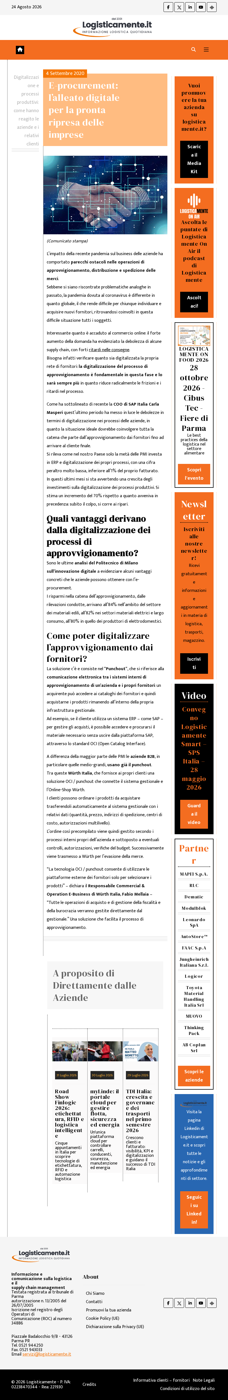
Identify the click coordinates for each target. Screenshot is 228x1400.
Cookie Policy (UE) (102, 1318)
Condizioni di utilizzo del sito (187, 1389)
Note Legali (204, 1380)
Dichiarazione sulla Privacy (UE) (115, 1327)
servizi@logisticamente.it (47, 1354)
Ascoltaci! (194, 302)
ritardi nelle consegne (109, 350)
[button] (193, 50)
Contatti (94, 1302)
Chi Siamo (95, 1293)
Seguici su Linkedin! (194, 1209)
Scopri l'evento (194, 474)
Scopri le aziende (194, 1076)
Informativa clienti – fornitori (161, 1380)
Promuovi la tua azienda (108, 1310)
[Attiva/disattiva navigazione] (206, 49)
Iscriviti (194, 663)
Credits (89, 1384)
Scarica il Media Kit (194, 159)
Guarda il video (194, 814)
